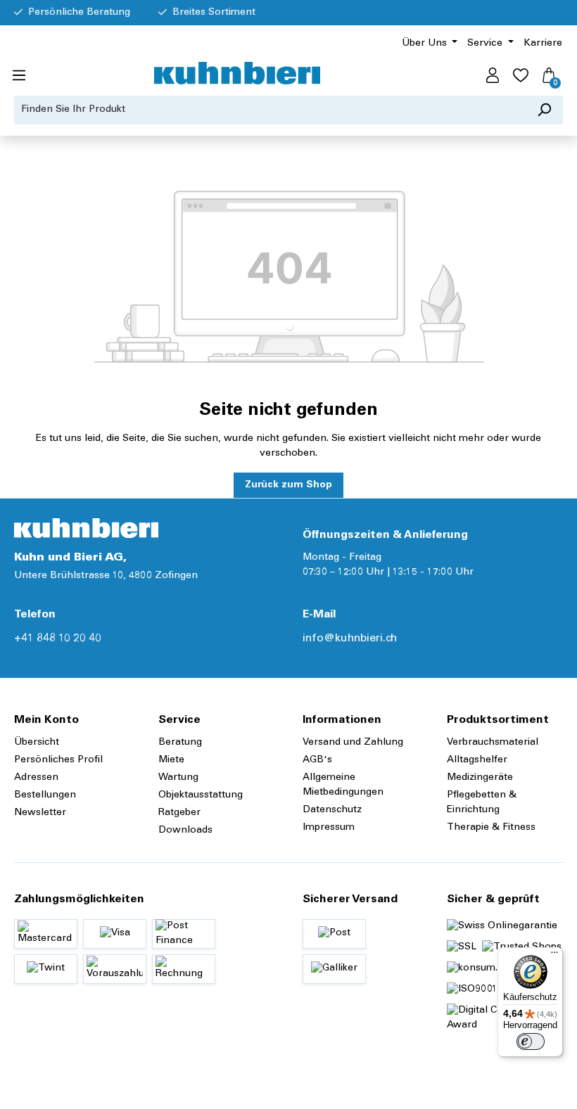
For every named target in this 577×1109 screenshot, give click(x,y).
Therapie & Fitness (491, 828)
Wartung (178, 778)
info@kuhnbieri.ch (350, 638)
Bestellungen (45, 795)
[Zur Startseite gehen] (237, 73)
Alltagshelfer (477, 760)
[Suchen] (544, 110)
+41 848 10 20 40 (57, 638)
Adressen (36, 778)
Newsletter (40, 813)
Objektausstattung (200, 795)
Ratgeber (179, 813)
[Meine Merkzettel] (521, 76)
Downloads (185, 830)
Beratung (180, 743)
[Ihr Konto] (492, 76)
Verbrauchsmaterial (492, 743)
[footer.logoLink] (86, 528)
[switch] (530, 1041)
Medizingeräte (480, 778)
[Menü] (19, 76)
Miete (171, 760)
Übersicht (36, 743)
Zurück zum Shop (288, 485)
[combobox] (270, 110)
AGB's (317, 760)
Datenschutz (332, 810)
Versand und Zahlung (353, 743)
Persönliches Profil (58, 760)
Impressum (329, 828)
